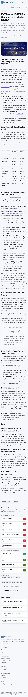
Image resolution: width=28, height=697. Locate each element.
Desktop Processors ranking (11, 586)
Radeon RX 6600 (18, 213)
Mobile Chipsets (5, 656)
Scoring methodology (6, 684)
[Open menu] (25, 2)
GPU (21, 211)
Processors (4, 11)
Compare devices (5, 673)
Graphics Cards (5, 662)
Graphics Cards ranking (10, 590)
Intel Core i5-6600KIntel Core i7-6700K (11, 577)
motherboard (5, 87)
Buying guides (4, 669)
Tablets (3, 654)
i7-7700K (6, 477)
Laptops (3, 652)
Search (3, 675)
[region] (14, 168)
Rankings (3, 671)
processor (17, 67)
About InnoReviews (6, 686)
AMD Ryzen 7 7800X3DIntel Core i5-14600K (12, 582)
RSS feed (3, 677)
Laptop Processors (5, 658)
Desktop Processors (6, 660)
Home (2, 7)
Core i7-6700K (22, 75)
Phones (3, 650)
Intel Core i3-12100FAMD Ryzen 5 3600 (11, 579)
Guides (7, 7)
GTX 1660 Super (7, 213)
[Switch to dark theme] (22, 2)
